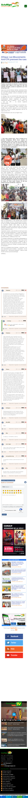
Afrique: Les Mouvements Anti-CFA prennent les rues (13, 58)
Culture (4, 783)
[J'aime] (22, 290)
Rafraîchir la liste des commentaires (9, 480)
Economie (4, 779)
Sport (3, 781)
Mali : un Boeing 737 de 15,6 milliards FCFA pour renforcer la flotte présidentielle (17, 595)
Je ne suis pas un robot (10, 510)
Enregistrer (4, 514)
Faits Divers (5, 788)
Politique (4, 771)
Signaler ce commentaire (20, 316)
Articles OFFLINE (6, 786)
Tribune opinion (6, 776)
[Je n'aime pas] (23, 290)
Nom (6, 486)
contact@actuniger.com (9, 765)
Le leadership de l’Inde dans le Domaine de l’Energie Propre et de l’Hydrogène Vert (17, 579)
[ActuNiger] (11, 4)
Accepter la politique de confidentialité (12, 506)
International (5, 774)
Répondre (11, 316)
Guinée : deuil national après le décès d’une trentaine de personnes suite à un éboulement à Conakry (18, 571)
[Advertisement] (14, 24)
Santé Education (6, 778)
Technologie (5, 785)
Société (4, 772)
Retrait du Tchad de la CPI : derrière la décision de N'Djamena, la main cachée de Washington (18, 602)
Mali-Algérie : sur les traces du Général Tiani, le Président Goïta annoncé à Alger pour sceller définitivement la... (17, 563)
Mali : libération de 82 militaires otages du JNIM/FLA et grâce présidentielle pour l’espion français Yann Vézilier (18, 587)
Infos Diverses (5, 790)
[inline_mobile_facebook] (3, 797)
